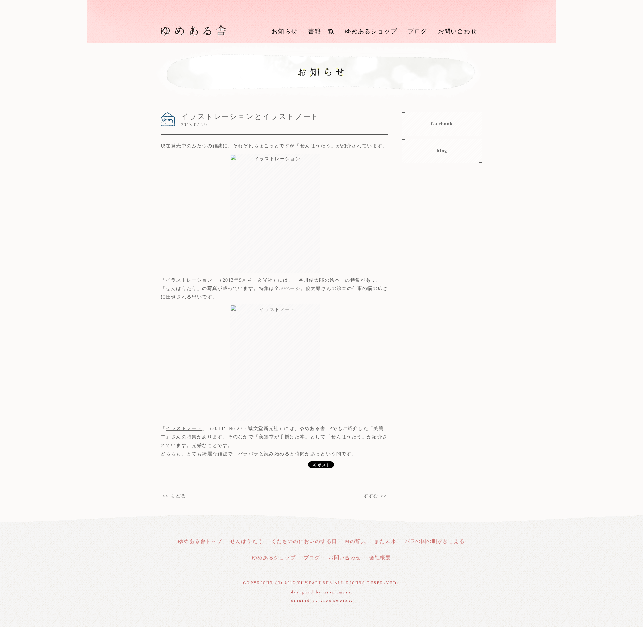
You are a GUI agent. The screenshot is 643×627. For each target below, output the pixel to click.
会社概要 (380, 557)
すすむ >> (375, 495)
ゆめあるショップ (371, 31)
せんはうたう (246, 541)
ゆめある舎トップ (200, 541)
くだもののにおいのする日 (304, 541)
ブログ (417, 31)
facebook (442, 123)
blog (442, 150)
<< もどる (174, 495)
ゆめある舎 (194, 30)
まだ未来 (385, 541)
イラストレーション (189, 280)
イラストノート (184, 428)
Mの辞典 (355, 541)
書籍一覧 (321, 31)
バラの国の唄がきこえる (435, 541)
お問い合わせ (457, 31)
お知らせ (285, 31)
